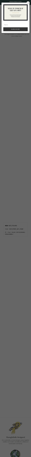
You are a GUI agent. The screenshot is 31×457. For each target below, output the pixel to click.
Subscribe (15, 29)
